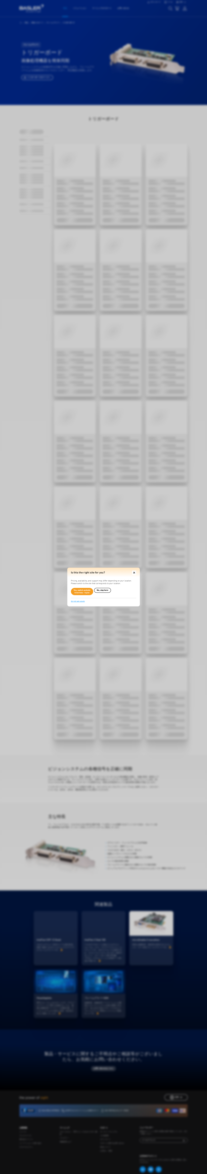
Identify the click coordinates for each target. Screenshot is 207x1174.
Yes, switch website (82, 591)
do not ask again (78, 601)
